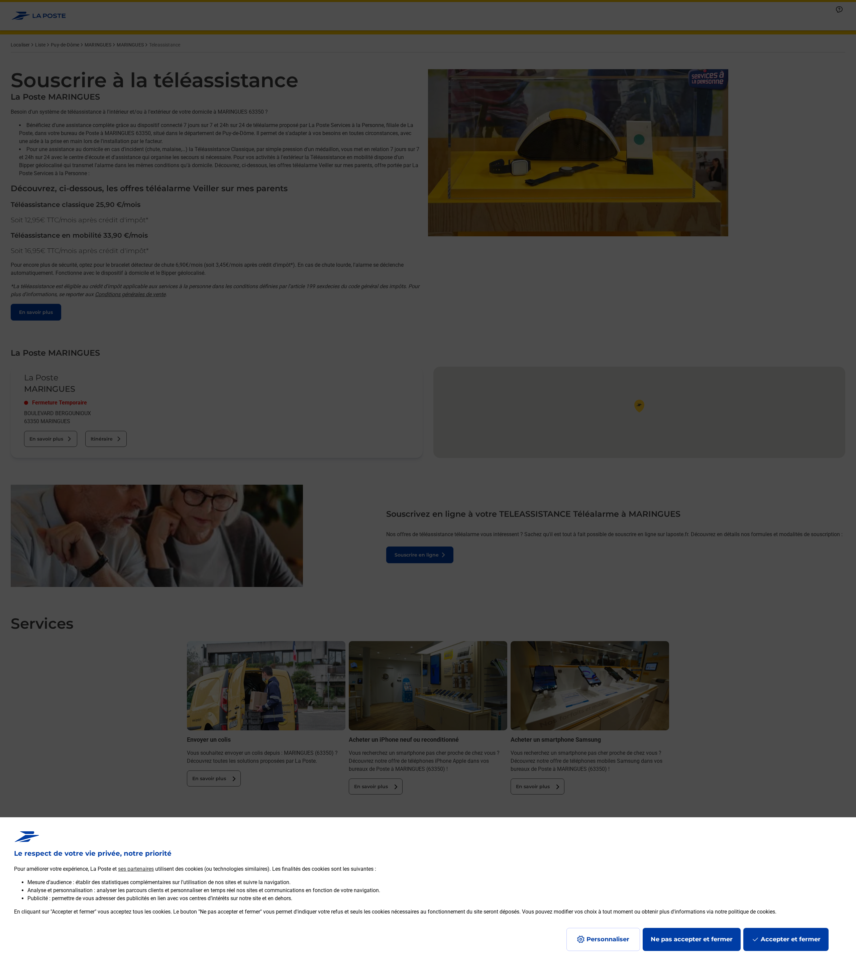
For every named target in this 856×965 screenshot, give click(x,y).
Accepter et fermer (791, 939)
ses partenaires (136, 869)
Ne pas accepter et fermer (692, 939)
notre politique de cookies (745, 912)
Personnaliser (607, 939)
